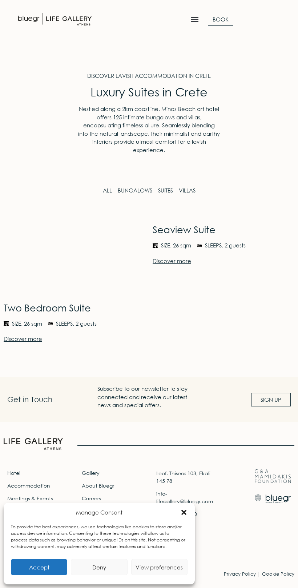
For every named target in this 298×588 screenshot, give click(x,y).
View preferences (159, 567)
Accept (39, 567)
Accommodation (28, 485)
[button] (184, 512)
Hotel (13, 472)
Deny (99, 567)
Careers (91, 498)
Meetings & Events (30, 498)
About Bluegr (98, 485)
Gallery (91, 472)
